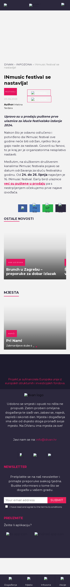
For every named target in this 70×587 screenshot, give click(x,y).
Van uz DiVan (15, 262)
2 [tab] (36, 346)
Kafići (11, 333)
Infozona (24, 64)
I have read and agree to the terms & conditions (36, 506)
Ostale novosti (19, 219)
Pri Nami (14, 341)
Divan (8, 64)
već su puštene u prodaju (24, 183)
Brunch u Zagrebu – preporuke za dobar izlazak (31, 271)
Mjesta (11, 292)
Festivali (10, 92)
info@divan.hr (46, 439)
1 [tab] (33, 346)
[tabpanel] (35, 325)
